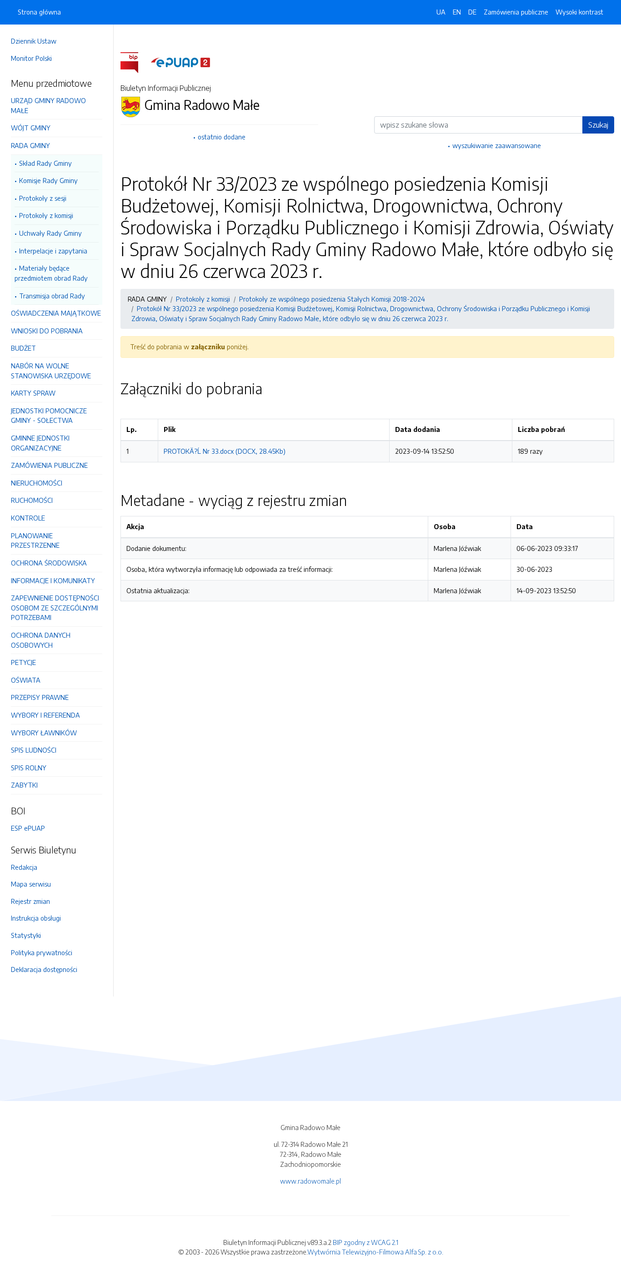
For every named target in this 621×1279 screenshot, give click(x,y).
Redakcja (24, 867)
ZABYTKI (24, 785)
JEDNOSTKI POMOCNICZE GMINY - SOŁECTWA (49, 416)
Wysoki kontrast (579, 12)
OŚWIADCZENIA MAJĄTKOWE (56, 313)
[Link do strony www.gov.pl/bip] (134, 62)
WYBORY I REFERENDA (45, 715)
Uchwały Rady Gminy (50, 233)
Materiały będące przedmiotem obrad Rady (51, 273)
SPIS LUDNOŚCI (33, 750)
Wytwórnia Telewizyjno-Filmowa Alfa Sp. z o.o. (375, 1252)
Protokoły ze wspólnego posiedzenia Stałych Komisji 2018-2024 (332, 299)
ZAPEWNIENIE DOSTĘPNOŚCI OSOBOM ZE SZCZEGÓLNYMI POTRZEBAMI (55, 607)
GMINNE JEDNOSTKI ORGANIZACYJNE (40, 443)
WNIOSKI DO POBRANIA (47, 331)
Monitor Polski (31, 58)
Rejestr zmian (30, 901)
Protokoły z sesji (42, 198)
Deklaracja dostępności (44, 969)
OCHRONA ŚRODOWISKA (49, 563)
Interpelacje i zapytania (53, 251)
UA (441, 12)
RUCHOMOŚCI (32, 500)
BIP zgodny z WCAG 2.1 (365, 1242)
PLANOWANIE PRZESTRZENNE (35, 540)
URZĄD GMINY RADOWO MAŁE (48, 105)
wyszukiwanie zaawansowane (496, 145)
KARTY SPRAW (33, 393)
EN (457, 12)
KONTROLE (28, 518)
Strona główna (39, 12)
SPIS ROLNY (28, 767)
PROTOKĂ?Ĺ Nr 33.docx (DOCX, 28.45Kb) (224, 451)
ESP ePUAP (28, 828)
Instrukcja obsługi (36, 918)
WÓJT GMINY (30, 128)
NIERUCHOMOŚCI (36, 483)
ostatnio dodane (221, 137)
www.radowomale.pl (310, 1181)
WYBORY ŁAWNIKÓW (44, 733)
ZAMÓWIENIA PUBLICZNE (49, 465)
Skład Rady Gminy (45, 163)
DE (472, 12)
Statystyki (26, 935)
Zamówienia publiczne (516, 12)
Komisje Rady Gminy (48, 180)
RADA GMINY (30, 145)
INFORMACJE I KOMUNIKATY (53, 580)
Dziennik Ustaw (33, 41)
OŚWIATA (25, 680)
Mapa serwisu (31, 884)
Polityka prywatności (41, 952)
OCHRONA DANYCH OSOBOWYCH (40, 640)
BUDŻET (23, 348)
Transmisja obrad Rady (52, 296)
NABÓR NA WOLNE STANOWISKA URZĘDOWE (51, 371)
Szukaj (598, 124)
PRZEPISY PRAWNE (40, 697)
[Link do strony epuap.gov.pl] (180, 62)
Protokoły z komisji (46, 215)
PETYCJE (23, 662)
